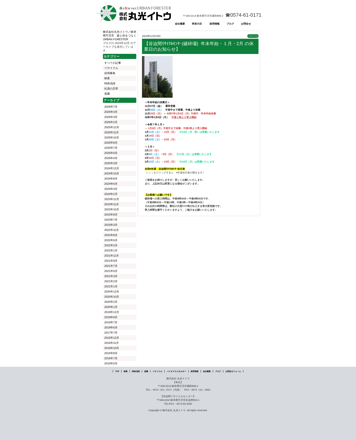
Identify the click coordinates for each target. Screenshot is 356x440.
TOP (117, 371)
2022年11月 (111, 229)
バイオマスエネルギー (176, 371)
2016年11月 (111, 342)
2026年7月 (111, 106)
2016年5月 (111, 363)
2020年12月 (111, 291)
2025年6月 (111, 152)
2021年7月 (111, 265)
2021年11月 (111, 255)
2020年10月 (111, 296)
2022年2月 (111, 245)
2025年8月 (111, 142)
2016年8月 (111, 353)
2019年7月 (111, 322)
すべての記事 (112, 62)
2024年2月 (111, 194)
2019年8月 (111, 317)
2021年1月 (111, 286)
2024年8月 (111, 178)
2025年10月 (111, 137)
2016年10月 (111, 348)
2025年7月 (111, 147)
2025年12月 (111, 127)
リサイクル (253, 36)
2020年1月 (111, 306)
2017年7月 (111, 332)
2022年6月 (111, 240)
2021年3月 (111, 276)
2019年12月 (111, 312)
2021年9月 (111, 260)
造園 (107, 93)
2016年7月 (111, 358)
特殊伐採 (109, 83)
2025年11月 (111, 132)
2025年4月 (111, 158)
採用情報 (215, 23)
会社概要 (180, 23)
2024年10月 (111, 173)
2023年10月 (111, 209)
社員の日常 (111, 88)
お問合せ (246, 23)
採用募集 (109, 73)
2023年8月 (111, 214)
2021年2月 (111, 281)
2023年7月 (111, 219)
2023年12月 (111, 199)
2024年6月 (111, 183)
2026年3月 (111, 116)
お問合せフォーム (233, 371)
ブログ (230, 23)
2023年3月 (111, 224)
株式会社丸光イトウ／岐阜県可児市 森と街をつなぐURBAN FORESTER (119, 35)
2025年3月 (111, 163)
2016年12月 (111, 337)
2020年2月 (111, 301)
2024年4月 (111, 188)
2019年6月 (111, 327)
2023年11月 (111, 204)
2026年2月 (111, 122)
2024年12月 (111, 168)
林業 (107, 78)
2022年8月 (111, 235)
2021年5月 (111, 271)
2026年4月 (111, 111)
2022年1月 (111, 250)
